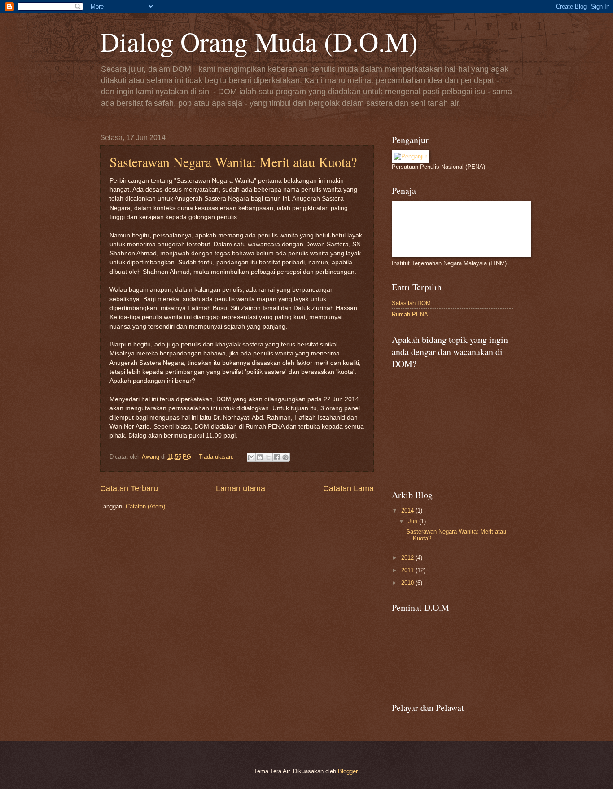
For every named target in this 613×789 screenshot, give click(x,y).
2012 (408, 557)
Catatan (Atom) (145, 506)
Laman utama (240, 488)
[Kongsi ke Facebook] (276, 457)
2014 (408, 510)
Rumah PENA (410, 314)
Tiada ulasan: (217, 456)
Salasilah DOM (411, 303)
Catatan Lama (348, 488)
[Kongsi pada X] (268, 457)
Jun (413, 521)
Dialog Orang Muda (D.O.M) (259, 41)
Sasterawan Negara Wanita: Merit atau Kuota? (233, 162)
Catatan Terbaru (129, 488)
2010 (408, 582)
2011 (408, 570)
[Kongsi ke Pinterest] (285, 457)
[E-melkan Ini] (251, 457)
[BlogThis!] (259, 457)
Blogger (347, 771)
